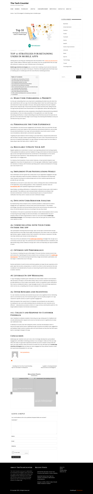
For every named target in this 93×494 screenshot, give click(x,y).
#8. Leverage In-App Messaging (19, 89)
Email (12, 441)
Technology (24, 9)
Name (13, 436)
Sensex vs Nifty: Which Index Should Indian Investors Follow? (47, 482)
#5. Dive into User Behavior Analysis (20, 85)
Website (13, 446)
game (65, 40)
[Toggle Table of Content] (36, 77)
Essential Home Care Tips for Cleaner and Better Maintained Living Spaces (46, 477)
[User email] (11, 360)
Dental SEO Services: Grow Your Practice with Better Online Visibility (47, 472)
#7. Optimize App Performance (19, 88)
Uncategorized (67, 66)
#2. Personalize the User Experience (20, 80)
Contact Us (61, 9)
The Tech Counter (19, 3)
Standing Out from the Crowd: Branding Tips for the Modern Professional (21, 366)
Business (17, 9)
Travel (65, 63)
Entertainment (67, 27)
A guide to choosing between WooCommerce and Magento (49, 366)
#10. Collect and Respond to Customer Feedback (24, 93)
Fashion (65, 30)
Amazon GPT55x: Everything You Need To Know (22, 389)
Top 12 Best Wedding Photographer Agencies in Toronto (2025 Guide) (44, 401)
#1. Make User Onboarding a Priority (20, 79)
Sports (65, 56)
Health (65, 43)
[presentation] (11, 393)
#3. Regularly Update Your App (19, 82)
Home (11, 9)
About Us (68, 9)
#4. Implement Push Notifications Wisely (22, 83)
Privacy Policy (63, 470)
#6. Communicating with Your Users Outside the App (25, 86)
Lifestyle (33, 9)
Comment (14, 420)
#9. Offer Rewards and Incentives (20, 91)
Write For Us (53, 9)
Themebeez (79, 490)
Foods (65, 33)
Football (65, 37)
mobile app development (51, 60)
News (64, 53)
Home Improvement (43, 9)
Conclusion (15, 94)
